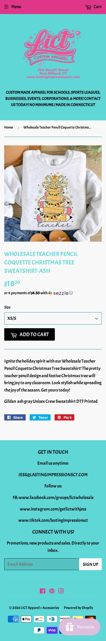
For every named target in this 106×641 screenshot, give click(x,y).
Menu (16, 7)
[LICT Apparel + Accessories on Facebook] (43, 592)
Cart (97, 7)
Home (8, 127)
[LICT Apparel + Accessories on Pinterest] (52, 592)
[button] (53, 293)
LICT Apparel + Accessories (40, 608)
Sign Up (90, 564)
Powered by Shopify (78, 608)
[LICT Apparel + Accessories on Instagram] (61, 592)
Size (7, 307)
